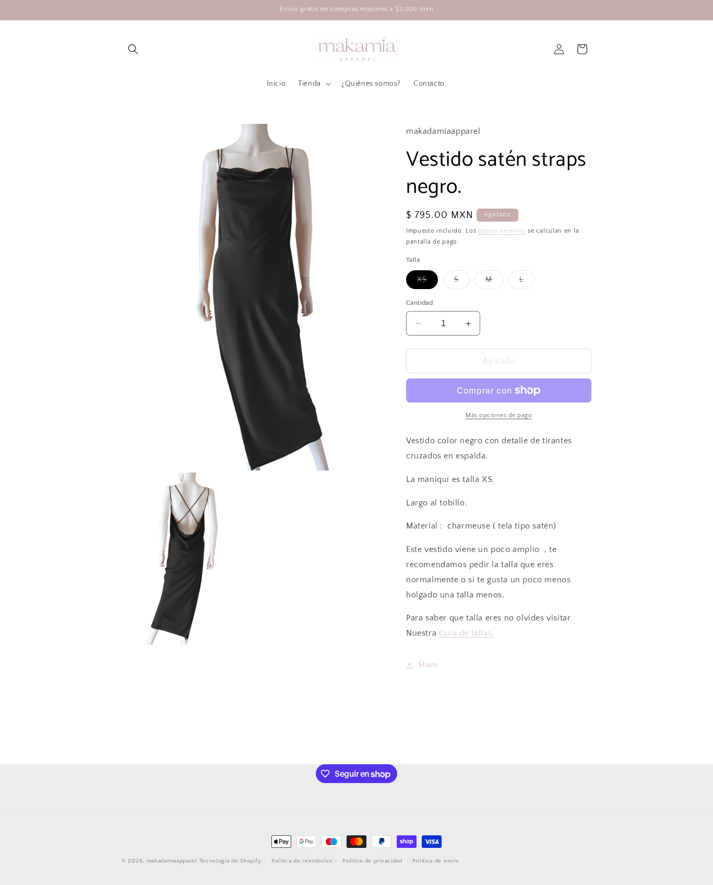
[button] (133, 49)
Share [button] (428, 665)
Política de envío (435, 861)
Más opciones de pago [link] (499, 415)
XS (427, 282)
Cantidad (419, 302)
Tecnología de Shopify (230, 861)
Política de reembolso (301, 861)
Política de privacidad (372, 861)
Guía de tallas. (466, 633)
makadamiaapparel (172, 861)
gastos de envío (502, 230)
